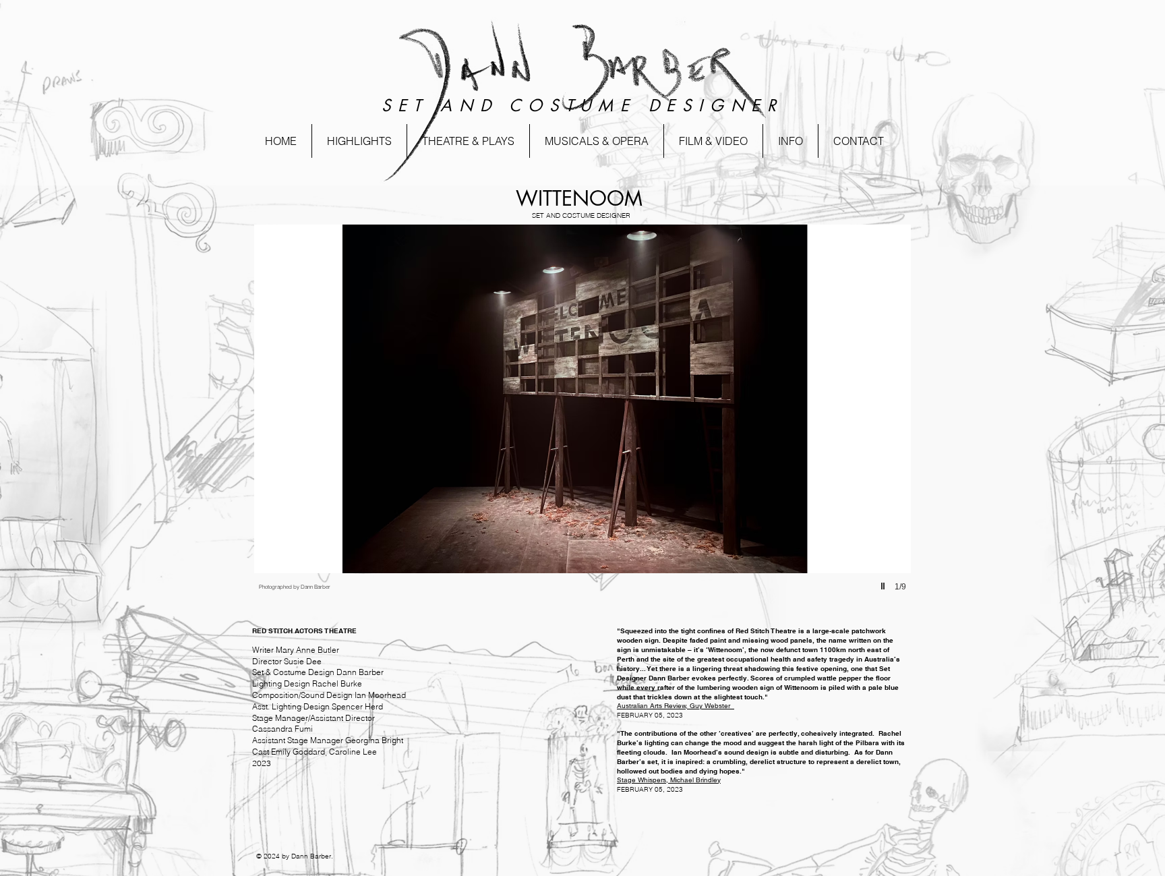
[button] (359, 141)
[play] (884, 586)
